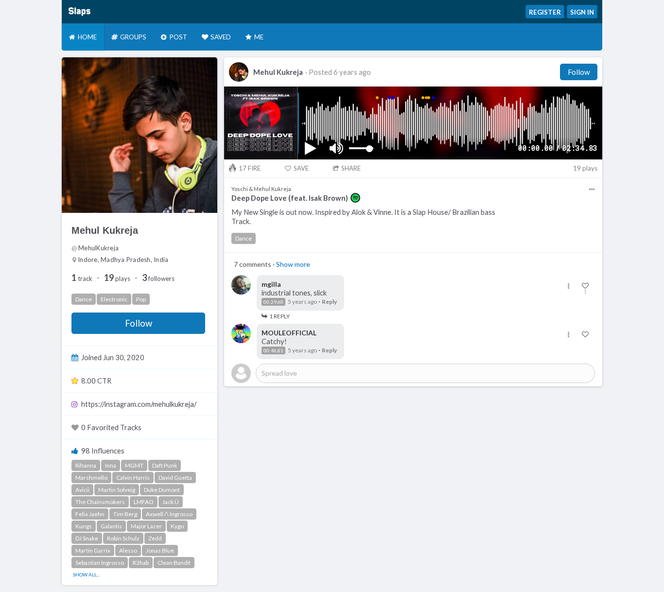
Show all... (86, 574)
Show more (293, 264)
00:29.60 (273, 302)
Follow (138, 323)
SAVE (301, 168)
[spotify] (355, 198)
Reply (329, 301)
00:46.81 (273, 350)
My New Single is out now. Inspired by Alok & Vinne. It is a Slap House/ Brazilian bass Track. (363, 217)
